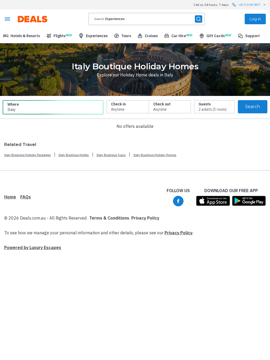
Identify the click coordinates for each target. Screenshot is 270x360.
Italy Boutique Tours (111, 155)
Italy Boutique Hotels (74, 155)
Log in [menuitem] (255, 19)
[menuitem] (21, 35)
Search (252, 106)
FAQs (25, 197)
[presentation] (146, 19)
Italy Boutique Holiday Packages (27, 155)
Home (10, 197)
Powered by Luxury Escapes (32, 247)
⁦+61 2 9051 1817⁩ (249, 5)
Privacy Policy (145, 218)
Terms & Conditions (109, 218)
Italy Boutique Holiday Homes (154, 155)
